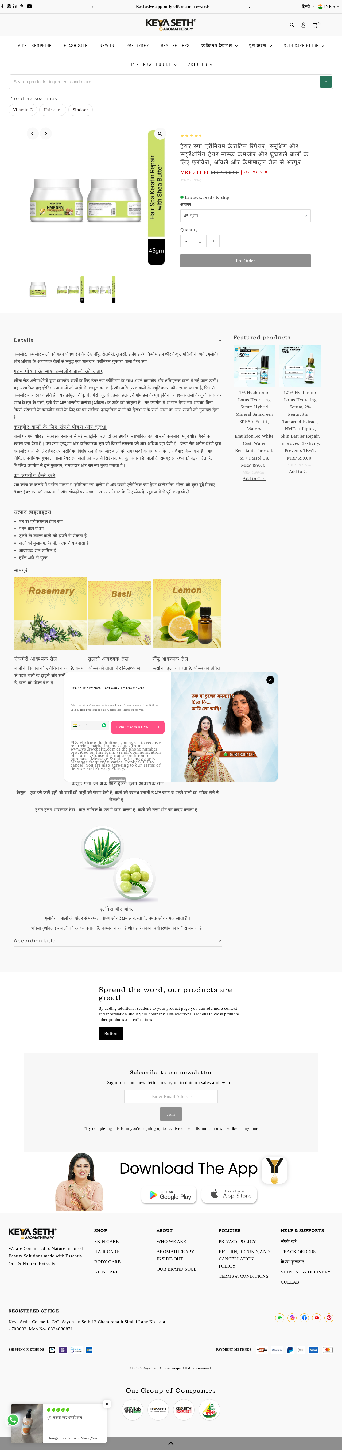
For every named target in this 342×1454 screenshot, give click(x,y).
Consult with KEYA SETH (137, 727)
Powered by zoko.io (117, 779)
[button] (76, 725)
